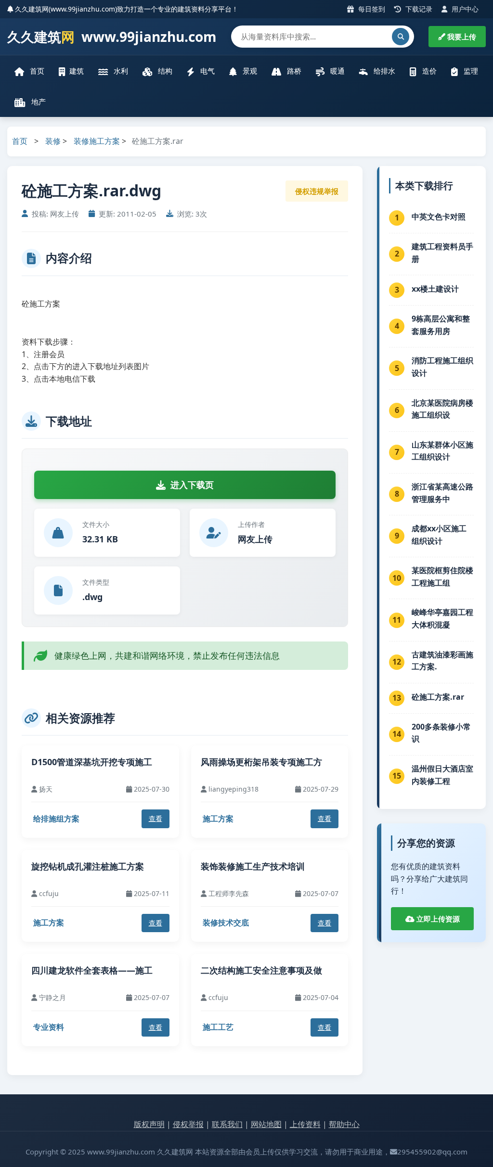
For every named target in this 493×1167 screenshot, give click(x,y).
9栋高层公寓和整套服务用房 (441, 324)
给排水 (383, 71)
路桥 (293, 71)
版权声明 (149, 1124)
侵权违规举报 (316, 191)
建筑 (76, 71)
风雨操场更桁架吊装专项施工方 (261, 762)
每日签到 (370, 8)
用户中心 (464, 8)
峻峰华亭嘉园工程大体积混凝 (442, 618)
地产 (37, 101)
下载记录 (417, 8)
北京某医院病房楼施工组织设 (442, 409)
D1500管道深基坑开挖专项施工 (91, 762)
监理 (470, 71)
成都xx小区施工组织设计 (439, 534)
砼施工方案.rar (438, 697)
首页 (36, 71)
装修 (53, 141)
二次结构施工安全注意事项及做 (261, 970)
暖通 (336, 71)
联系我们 (227, 1124)
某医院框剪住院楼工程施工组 (442, 576)
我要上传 (460, 36)
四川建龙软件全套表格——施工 (92, 970)
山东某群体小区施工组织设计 (442, 450)
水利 (120, 71)
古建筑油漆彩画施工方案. (442, 660)
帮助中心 (344, 1124)
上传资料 (305, 1124)
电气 (206, 71)
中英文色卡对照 (439, 216)
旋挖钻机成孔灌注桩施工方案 (87, 866)
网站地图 (266, 1124)
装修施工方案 (97, 141)
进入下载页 (192, 484)
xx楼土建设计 (435, 288)
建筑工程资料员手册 (442, 252)
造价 (428, 71)
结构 (164, 71)
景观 (249, 71)
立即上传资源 (437, 918)
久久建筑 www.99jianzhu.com (112, 36)
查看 (155, 818)
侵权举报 (188, 1124)
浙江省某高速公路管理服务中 (442, 492)
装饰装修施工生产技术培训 (253, 866)
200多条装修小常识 (441, 732)
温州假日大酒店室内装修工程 (442, 774)
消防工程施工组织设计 (442, 366)
